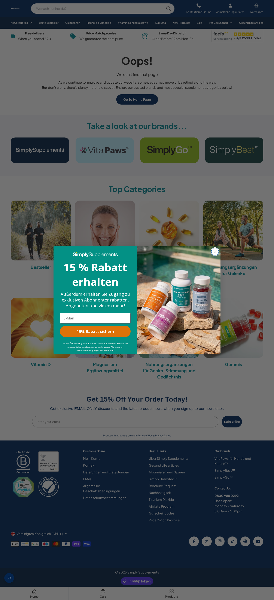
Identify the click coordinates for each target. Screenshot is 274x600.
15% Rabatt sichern (95, 331)
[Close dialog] (215, 251)
